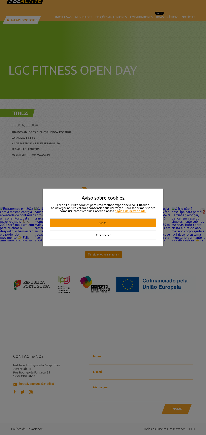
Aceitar (103, 223)
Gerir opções (103, 235)
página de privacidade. (130, 210)
